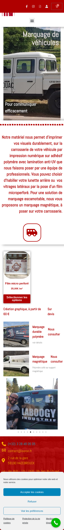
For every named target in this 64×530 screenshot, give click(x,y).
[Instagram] (33, 6)
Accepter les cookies (32, 492)
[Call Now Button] (56, 522)
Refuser (32, 501)
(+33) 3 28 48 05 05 (21, 444)
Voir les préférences (32, 510)
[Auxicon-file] (40, 6)
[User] (46, 6)
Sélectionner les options (16, 299)
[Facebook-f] (27, 6)
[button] (32, 20)
